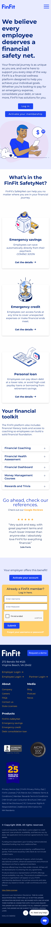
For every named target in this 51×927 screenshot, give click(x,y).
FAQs (4, 698)
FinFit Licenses (9, 793)
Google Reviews (33, 510)
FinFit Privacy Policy (30, 789)
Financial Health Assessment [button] (16, 458)
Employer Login (11, 672)
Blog (29, 689)
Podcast (31, 693)
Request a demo (38, 653)
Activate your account (25, 577)
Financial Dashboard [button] (19, 467)
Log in (26, 106)
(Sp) (17, 789)
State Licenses (9, 706)
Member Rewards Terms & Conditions (31, 796)
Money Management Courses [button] (19, 477)
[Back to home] (8, 6)
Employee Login (11, 676)
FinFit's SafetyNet (11, 719)
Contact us (7, 702)
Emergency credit (11, 727)
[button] (46, 6)
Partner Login (37, 676)
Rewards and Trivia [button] (17, 486)
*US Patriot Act (24, 793)
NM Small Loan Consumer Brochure (19, 800)
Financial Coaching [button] (18, 448)
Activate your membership (25, 114)
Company (7, 689)
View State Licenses (9, 890)
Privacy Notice (8, 789)
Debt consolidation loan (14, 731)
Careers (6, 693)
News (30, 698)
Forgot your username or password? (25, 632)
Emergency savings (12, 723)
